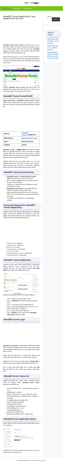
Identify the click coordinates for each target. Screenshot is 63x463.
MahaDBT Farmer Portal (29, 138)
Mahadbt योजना (7, 8)
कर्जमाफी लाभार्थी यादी (27, 8)
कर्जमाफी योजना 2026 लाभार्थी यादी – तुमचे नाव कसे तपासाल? (53, 41)
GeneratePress (42, 460)
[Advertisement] (21, 33)
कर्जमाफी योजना (17, 8)
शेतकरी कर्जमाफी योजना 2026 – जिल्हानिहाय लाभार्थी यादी (53, 47)
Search (49, 16)
